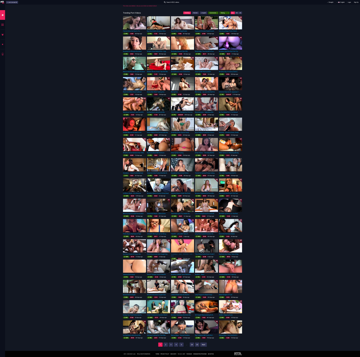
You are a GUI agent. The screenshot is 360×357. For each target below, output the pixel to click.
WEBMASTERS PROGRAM (200, 354)
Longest (203, 13)
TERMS (157, 354)
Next (203, 345)
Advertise (211, 354)
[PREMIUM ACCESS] (2, 34)
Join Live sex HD (12, 2)
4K (240, 13)
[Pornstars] (2, 44)
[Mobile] (2, 54)
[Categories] (2, 25)
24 (192, 345)
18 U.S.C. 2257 (181, 354)
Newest (195, 13)
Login (349, 2)
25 (197, 345)
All (233, 13)
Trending (187, 13)
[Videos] (2, 15)
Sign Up (356, 2)
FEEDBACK (189, 354)
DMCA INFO (173, 354)
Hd (237, 13)
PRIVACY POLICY (164, 354)
